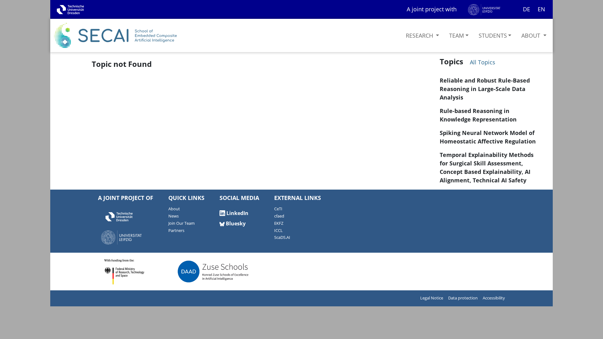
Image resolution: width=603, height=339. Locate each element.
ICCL (278, 230)
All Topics (481, 62)
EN (541, 9)
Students (493, 35)
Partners (176, 230)
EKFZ (278, 223)
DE (526, 9)
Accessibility (494, 298)
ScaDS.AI (282, 237)
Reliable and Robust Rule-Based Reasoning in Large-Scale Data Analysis (485, 89)
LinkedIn (236, 213)
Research (420, 35)
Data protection (463, 298)
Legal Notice (431, 298)
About (531, 35)
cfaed (279, 216)
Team (456, 35)
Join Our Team (181, 223)
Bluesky (235, 223)
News (173, 216)
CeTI (278, 209)
